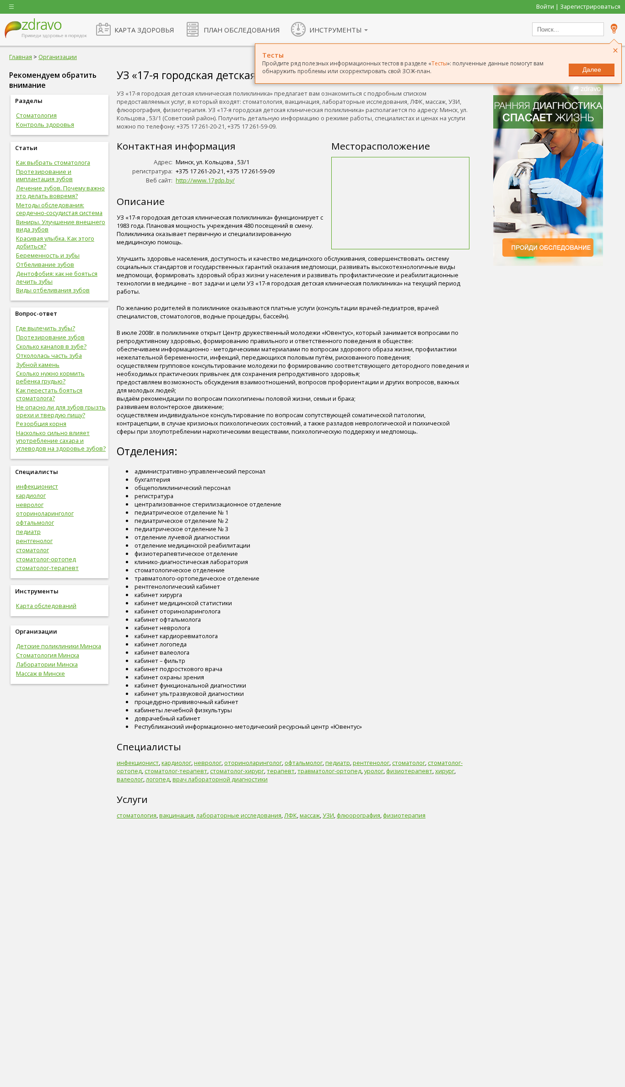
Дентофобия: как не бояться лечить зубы (56, 277)
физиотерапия (404, 815)
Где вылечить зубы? (45, 328)
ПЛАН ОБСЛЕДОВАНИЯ (242, 29)
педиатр (28, 531)
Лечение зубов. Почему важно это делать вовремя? (60, 192)
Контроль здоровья (45, 124)
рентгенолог (34, 541)
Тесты (439, 63)
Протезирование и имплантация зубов (44, 175)
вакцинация (176, 815)
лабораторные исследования (238, 815)
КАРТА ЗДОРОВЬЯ (144, 29)
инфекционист (37, 486)
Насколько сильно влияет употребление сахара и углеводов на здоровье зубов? (61, 440)
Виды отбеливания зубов (53, 290)
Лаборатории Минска (47, 664)
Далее (591, 69)
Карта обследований (46, 606)
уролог (373, 771)
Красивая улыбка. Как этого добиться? (55, 242)
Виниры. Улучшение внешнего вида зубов (60, 226)
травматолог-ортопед (329, 771)
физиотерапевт (409, 771)
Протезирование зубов (50, 337)
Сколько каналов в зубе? (51, 346)
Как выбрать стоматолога (53, 162)
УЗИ (328, 815)
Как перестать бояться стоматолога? (49, 394)
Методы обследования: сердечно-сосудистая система (59, 209)
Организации (57, 57)
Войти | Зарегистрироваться (578, 6)
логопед (158, 779)
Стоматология (36, 115)
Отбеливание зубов (45, 264)
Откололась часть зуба (49, 355)
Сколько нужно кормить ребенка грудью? (50, 377)
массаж (310, 815)
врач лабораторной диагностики (220, 779)
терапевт (281, 771)
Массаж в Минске (40, 673)
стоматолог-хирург (237, 771)
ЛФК (290, 815)
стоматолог (32, 550)
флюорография (358, 815)
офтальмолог (35, 522)
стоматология (136, 815)
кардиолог (31, 495)
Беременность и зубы (48, 255)
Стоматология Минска (47, 655)
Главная (20, 57)
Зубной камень (37, 365)
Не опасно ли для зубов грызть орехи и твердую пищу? (61, 411)
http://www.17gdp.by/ (205, 180)
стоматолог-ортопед (46, 559)
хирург (444, 771)
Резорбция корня (41, 424)
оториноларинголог (45, 513)
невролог (29, 504)
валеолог (130, 779)
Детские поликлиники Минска (58, 646)
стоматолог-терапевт (47, 568)
